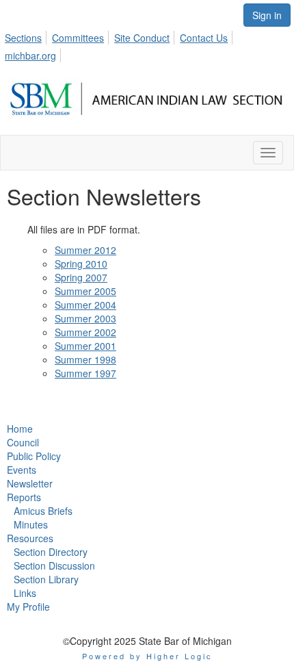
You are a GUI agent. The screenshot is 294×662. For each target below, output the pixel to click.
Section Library (46, 579)
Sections (23, 37)
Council (23, 442)
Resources (30, 538)
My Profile (28, 606)
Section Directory (51, 552)
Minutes (31, 524)
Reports (24, 497)
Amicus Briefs (43, 511)
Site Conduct (142, 37)
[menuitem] (27, 35)
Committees (78, 37)
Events (21, 469)
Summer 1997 (85, 373)
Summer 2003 (85, 318)
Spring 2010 (81, 263)
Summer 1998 (85, 359)
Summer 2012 (85, 250)
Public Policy (34, 456)
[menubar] (147, 44)
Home (20, 428)
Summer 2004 (85, 304)
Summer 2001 (85, 346)
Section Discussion (54, 565)
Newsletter (30, 483)
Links (25, 593)
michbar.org (30, 55)
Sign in (267, 15)
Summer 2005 (85, 291)
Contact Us (204, 37)
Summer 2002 (85, 332)
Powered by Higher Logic (147, 655)
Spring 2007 (81, 277)
